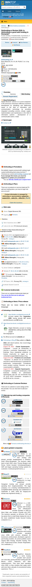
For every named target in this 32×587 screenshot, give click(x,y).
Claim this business (16, 202)
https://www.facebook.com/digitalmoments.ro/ (17, 323)
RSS (18, 585)
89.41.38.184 (15, 271)
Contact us (6, 123)
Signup (18, 11)
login (27, 198)
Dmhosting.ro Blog (9, 340)
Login (9, 11)
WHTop (3, 25)
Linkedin (15, 585)
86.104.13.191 (23, 262)
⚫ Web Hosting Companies (16, 25)
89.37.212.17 (25, 248)
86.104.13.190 (8, 237)
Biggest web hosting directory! (12, 4)
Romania (14, 214)
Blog (9, 585)
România (4, 278)
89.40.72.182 (25, 241)
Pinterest (12, 585)
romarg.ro (25, 281)
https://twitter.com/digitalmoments (18, 314)
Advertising (11, 582)
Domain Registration (10, 96)
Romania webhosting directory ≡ (21, 443)
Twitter (6, 585)
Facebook (2, 585)
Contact (3, 582)
